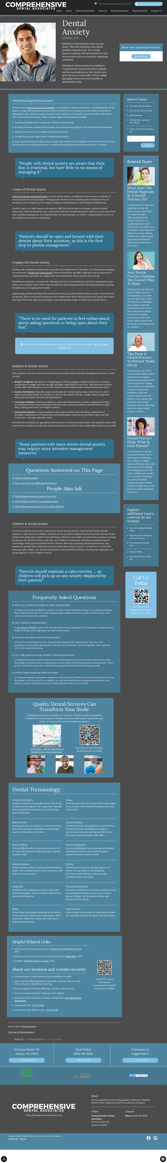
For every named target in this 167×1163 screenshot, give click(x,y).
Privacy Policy (13, 1139)
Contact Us (140, 1060)
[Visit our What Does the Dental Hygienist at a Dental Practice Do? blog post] (141, 184)
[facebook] (148, 1138)
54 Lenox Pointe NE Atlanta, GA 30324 (114, 4)
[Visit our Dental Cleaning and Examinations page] (65, 772)
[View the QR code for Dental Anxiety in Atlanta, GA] (90, 744)
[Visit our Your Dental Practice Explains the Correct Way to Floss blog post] (141, 269)
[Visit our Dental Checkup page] (36, 772)
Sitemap (23, 1139)
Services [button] (103, 10)
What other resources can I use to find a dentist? (39, 506)
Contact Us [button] (156, 10)
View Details (38, 1005)
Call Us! (150, 4)
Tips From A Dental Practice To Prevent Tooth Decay (141, 359)
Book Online (141, 56)
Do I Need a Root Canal (141, 110)
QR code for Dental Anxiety (21, 1032)
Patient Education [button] (119, 10)
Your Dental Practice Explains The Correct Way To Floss (140, 278)
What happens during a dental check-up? (35, 496)
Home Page (70, 956)
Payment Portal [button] (139, 10)
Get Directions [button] (27, 1060)
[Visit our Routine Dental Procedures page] (93, 772)
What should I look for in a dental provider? (36, 501)
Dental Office (136, 551)
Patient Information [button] (85, 10)
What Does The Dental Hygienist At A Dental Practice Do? (140, 193)
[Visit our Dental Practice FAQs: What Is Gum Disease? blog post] (141, 435)
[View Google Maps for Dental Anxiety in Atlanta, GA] (47, 746)
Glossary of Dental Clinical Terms (65, 949)
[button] (4, 1159)
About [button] (69, 10)
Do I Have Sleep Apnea (140, 106)
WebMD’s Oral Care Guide (36, 961)
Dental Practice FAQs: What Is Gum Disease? (139, 442)
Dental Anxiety (29, 1026)
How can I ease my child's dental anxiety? (36, 483)
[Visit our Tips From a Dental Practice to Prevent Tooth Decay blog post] (141, 350)
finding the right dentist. (41, 272)
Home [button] (59, 10)
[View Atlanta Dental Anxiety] (28, 80)
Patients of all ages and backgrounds (29, 196)
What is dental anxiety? (26, 478)
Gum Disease (136, 115)
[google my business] (155, 1138)
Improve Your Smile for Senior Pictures (141, 536)
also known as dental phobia (40, 107)
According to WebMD (26, 627)
